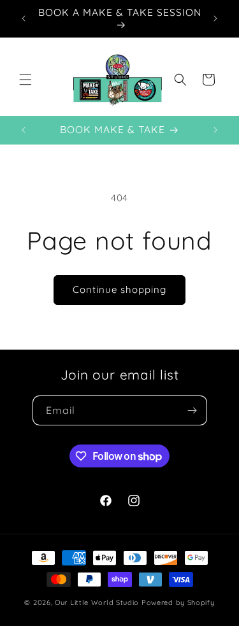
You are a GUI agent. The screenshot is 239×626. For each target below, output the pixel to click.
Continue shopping (119, 289)
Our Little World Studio (97, 602)
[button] (25, 80)
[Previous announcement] (24, 18)
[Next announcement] (215, 18)
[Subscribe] (192, 410)
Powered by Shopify (178, 602)
